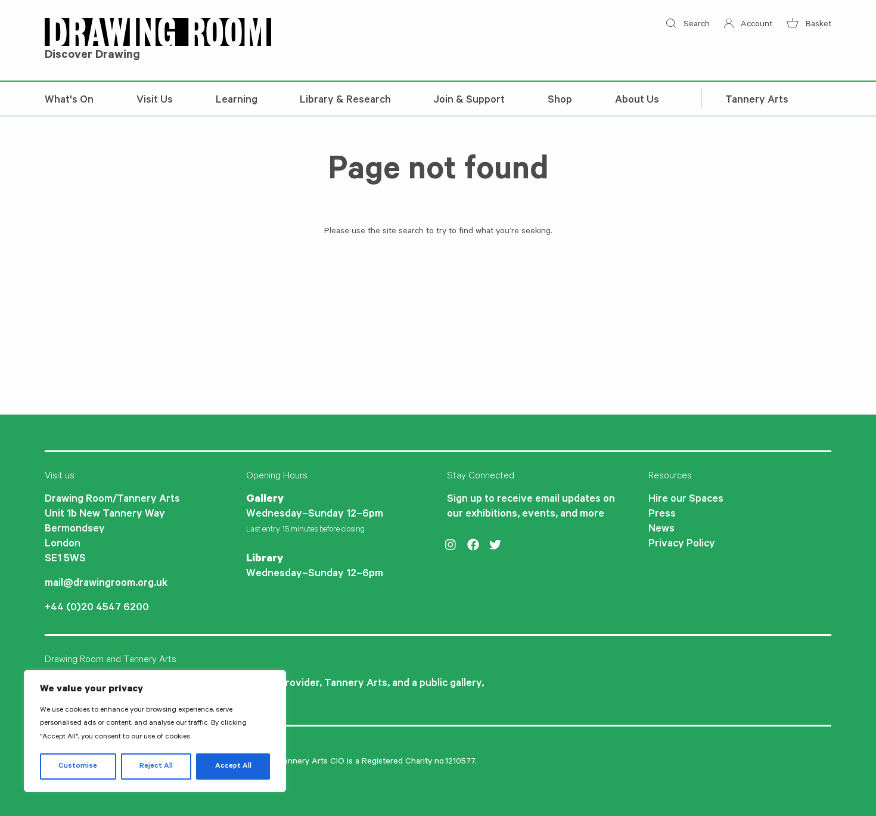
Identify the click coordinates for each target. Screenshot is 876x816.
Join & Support (469, 101)
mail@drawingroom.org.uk (106, 584)
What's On (69, 101)
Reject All (156, 766)
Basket (817, 25)
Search (695, 25)
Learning (236, 101)
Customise (77, 766)
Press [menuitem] (662, 515)
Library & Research (345, 101)
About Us (637, 101)
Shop (560, 101)
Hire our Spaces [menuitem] (685, 500)
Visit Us (154, 101)
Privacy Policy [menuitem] (681, 545)
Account (755, 25)
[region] (155, 731)
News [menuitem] (661, 530)
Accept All (233, 766)
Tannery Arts (756, 101)
